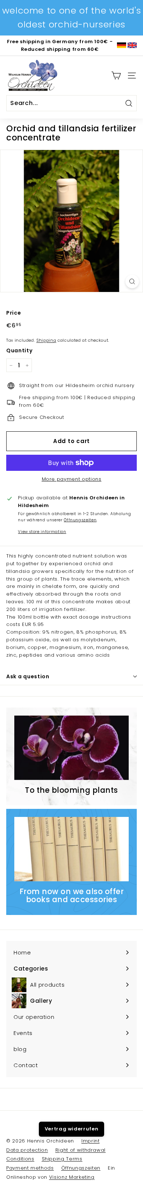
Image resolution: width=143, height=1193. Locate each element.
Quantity (19, 350)
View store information (42, 531)
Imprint (90, 1140)
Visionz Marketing (72, 1177)
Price (13, 312)
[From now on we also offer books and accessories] (71, 849)
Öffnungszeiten (80, 520)
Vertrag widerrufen (72, 1128)
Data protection (27, 1150)
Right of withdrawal (80, 1150)
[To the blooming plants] (71, 748)
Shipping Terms (62, 1158)
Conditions (20, 1158)
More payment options (72, 479)
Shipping (46, 340)
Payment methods (30, 1167)
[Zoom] (132, 281)
